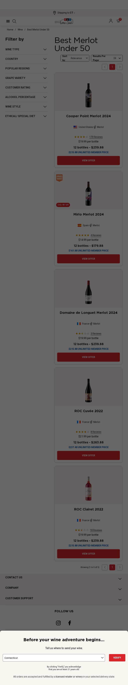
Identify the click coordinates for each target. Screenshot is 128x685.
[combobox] (54, 657)
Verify (117, 657)
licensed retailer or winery (69, 676)
